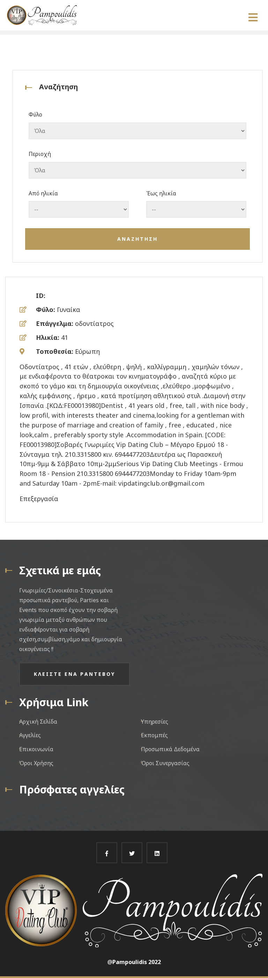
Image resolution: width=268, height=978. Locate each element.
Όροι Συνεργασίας (165, 763)
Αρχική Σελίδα (38, 721)
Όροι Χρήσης (36, 763)
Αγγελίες (30, 735)
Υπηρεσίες (154, 721)
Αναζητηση (137, 239)
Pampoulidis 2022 (136, 962)
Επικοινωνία (36, 749)
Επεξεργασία (39, 498)
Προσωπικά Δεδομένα (170, 749)
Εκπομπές (154, 735)
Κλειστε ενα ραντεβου (74, 674)
